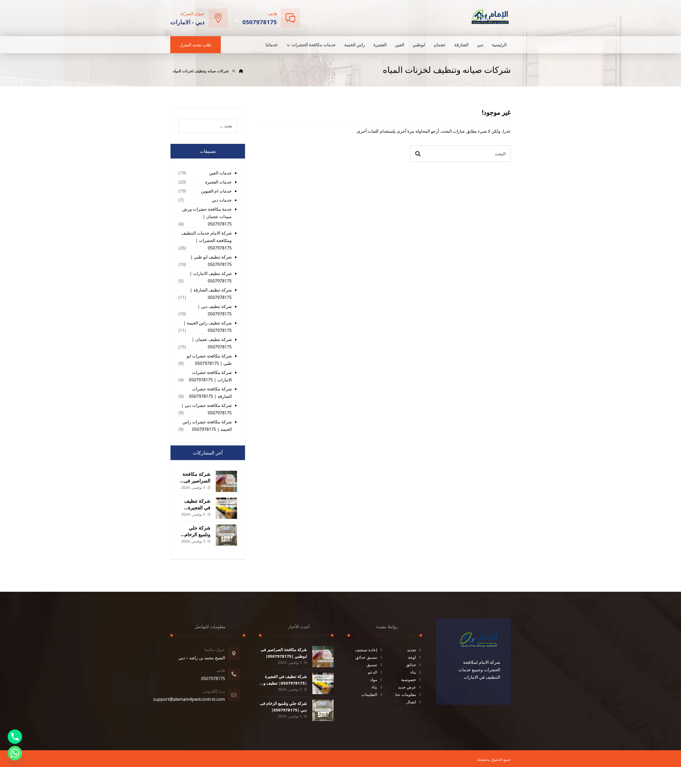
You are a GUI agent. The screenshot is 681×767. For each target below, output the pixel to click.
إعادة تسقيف (366, 649)
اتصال (411, 702)
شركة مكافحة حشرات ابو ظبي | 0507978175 (209, 359)
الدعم (372, 672)
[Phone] (15, 737)
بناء (413, 672)
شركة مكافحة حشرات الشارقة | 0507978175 (210, 392)
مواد (373, 679)
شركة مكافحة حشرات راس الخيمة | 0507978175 (207, 425)
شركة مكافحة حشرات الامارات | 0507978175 (210, 376)
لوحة (412, 657)
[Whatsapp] (15, 753)
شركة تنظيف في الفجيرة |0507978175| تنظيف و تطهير (285, 683)
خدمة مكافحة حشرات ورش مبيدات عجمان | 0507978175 (207, 216)
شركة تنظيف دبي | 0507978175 (215, 310)
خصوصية (408, 679)
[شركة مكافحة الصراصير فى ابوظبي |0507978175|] (226, 481)
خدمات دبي (222, 200)
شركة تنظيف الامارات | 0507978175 (211, 277)
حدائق (411, 664)
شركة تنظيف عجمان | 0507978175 (212, 343)
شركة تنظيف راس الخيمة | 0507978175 (207, 326)
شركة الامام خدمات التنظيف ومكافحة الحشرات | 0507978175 (206, 240)
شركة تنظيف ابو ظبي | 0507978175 (211, 260)
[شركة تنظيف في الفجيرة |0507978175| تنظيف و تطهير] (226, 508)
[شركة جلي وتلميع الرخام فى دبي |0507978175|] (226, 535)
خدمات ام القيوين (216, 191)
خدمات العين (220, 173)
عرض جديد (407, 687)
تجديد (411, 649)
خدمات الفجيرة (218, 182)
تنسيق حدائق (366, 657)
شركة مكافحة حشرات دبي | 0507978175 (206, 409)
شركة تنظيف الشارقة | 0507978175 (211, 293)
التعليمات (369, 694)
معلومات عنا (405, 694)
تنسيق (372, 664)
